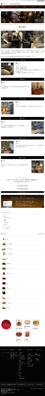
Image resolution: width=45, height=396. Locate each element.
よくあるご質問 (6, 228)
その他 (20, 372)
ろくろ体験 (5, 224)
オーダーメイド (21, 376)
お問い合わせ (39, 384)
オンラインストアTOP (5, 352)
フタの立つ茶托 (21, 357)
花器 (20, 354)
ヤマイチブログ (38, 349)
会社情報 (5, 216)
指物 (4, 225)
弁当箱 (20, 369)
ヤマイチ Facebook (38, 355)
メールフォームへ (4, 393)
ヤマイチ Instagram (37, 359)
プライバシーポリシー (31, 384)
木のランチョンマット (22, 363)
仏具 (20, 375)
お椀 (20, 367)
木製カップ (21, 364)
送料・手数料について (14, 354)
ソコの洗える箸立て (22, 358)
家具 (20, 373)
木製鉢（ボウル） (22, 361)
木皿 (20, 360)
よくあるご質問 (30, 366)
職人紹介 (5, 219)
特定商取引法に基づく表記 (11, 384)
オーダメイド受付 (31, 364)
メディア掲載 (6, 222)
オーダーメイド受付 (7, 227)
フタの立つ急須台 (22, 355)
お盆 (20, 366)
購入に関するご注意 (14, 352)
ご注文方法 (3, 384)
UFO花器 (20, 352)
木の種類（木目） (22, 378)
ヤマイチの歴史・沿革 (31, 355)
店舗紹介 (5, 220)
